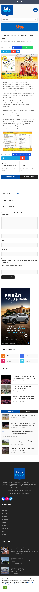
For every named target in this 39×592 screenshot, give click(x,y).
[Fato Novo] (7, 11)
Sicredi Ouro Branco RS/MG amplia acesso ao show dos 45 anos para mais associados (24, 378)
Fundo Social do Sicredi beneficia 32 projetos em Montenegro (23, 387)
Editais (3, 534)
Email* (3, 240)
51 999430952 (28, 490)
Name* (3, 232)
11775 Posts (18, 193)
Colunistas (4, 528)
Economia (4, 519)
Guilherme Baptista (24, 41)
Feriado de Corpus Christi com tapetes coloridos (23, 570)
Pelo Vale (4, 513)
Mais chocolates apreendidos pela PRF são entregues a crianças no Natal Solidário (23, 441)
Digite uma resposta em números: (11, 265)
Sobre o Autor (10, 177)
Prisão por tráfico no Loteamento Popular (22, 415)
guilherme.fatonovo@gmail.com (19, 493)
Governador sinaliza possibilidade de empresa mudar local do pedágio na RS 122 (24, 550)
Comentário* (5, 214)
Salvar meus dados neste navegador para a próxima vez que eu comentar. (19, 261)
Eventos (4, 525)
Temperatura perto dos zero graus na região (22, 560)
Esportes (4, 516)
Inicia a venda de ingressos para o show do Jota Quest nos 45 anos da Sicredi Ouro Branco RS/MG (24, 398)
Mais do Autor (29, 177)
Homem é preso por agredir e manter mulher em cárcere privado (21, 432)
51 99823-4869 (18, 490)
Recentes (28, 411)
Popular (10, 411)
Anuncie (4, 537)
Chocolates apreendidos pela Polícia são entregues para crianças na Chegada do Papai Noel (22, 425)
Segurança (4, 522)
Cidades (4, 510)
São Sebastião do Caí (23, 548)
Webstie (4, 249)
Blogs (3, 531)
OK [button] (5, 587)
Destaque (13, 558)
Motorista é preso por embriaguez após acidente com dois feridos (22, 449)
